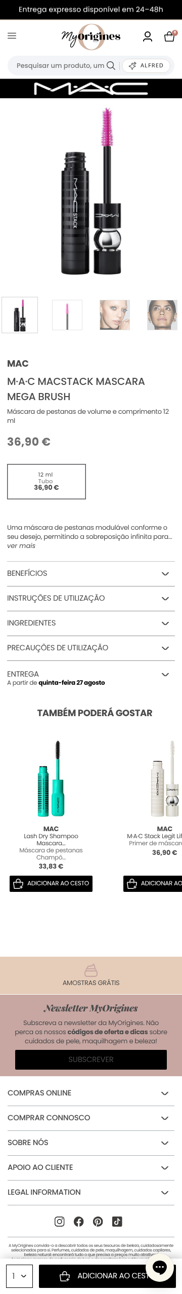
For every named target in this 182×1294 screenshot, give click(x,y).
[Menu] (14, 37)
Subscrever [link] (90, 1059)
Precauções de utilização (57, 648)
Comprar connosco (49, 1118)
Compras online (39, 1093)
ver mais (21, 546)
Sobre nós (28, 1143)
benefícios (27, 573)
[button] (160, 1267)
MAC (18, 364)
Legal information (44, 1192)
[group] (91, 189)
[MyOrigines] (91, 37)
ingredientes (31, 623)
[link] (148, 37)
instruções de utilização (56, 598)
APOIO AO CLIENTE (40, 1167)
